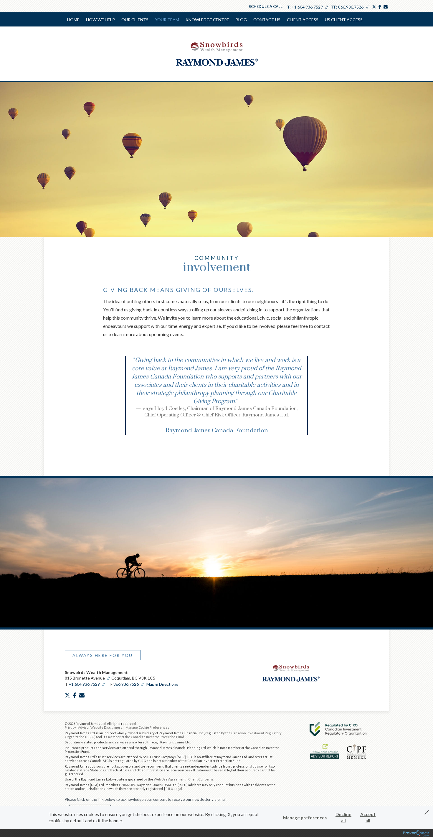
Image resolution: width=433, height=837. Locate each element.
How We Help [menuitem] (100, 19)
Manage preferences (305, 817)
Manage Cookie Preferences (147, 727)
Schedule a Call (265, 6)
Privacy (70, 727)
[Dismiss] (427, 812)
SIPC (132, 785)
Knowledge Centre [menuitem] (207, 19)
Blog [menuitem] (241, 19)
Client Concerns (201, 779)
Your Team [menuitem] (167, 19)
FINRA (123, 785)
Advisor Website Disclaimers (100, 727)
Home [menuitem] (73, 19)
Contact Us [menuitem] (266, 19)
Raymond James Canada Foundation (216, 430)
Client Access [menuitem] (302, 19)
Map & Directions (162, 684)
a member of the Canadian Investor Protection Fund (145, 737)
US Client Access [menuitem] (344, 19)
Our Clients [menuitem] (134, 19)
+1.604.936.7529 (307, 6)
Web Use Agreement (170, 779)
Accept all (368, 817)
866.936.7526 (350, 6)
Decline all (343, 817)
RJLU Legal (174, 788)
